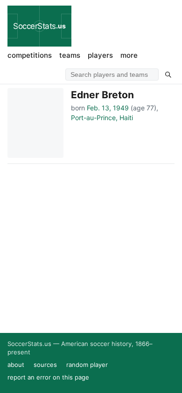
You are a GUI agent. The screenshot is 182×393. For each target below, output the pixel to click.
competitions (29, 55)
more (129, 55)
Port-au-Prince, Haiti (102, 118)
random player (87, 364)
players (100, 55)
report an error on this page (48, 377)
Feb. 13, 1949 (108, 108)
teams (69, 55)
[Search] (168, 74)
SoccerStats (39, 26)
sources (45, 364)
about (15, 364)
